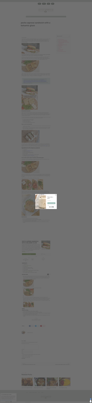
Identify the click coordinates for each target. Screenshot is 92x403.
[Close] (55, 195)
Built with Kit (51, 207)
